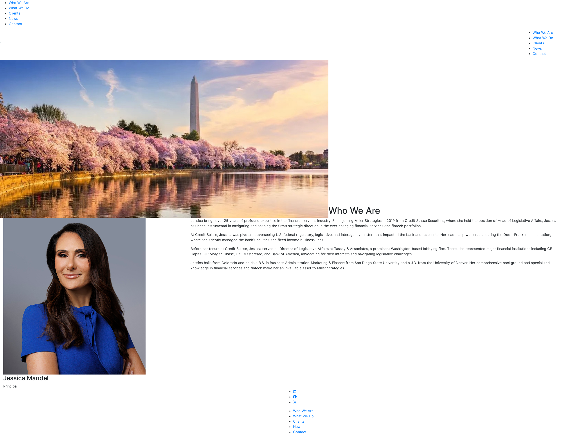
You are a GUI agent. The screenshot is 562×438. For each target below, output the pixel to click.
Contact (15, 24)
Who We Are (19, 2)
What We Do (19, 8)
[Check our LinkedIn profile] (294, 391)
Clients (14, 13)
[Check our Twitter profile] (295, 402)
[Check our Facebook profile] (295, 397)
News (13, 18)
